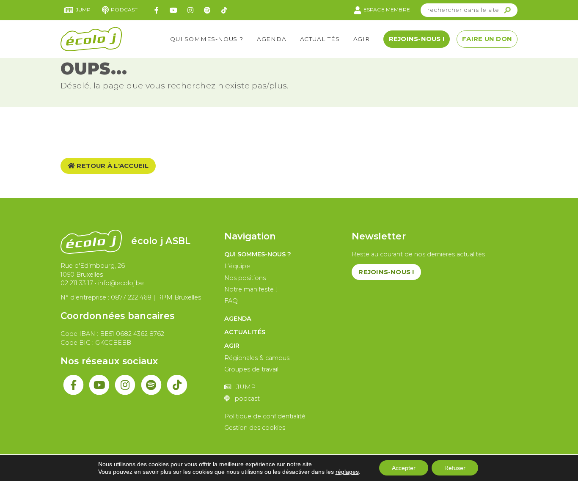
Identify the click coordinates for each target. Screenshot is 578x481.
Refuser (454, 468)
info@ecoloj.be (121, 283)
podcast (124, 9)
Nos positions (245, 278)
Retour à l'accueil (112, 166)
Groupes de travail (251, 369)
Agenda (271, 39)
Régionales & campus (256, 358)
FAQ (231, 301)
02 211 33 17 (77, 283)
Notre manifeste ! (250, 289)
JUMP (83, 9)
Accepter (404, 468)
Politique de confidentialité (265, 416)
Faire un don (487, 39)
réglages (347, 471)
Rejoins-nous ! (416, 39)
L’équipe (237, 266)
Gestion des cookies (254, 428)
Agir (361, 39)
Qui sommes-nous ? (206, 39)
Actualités (320, 39)
